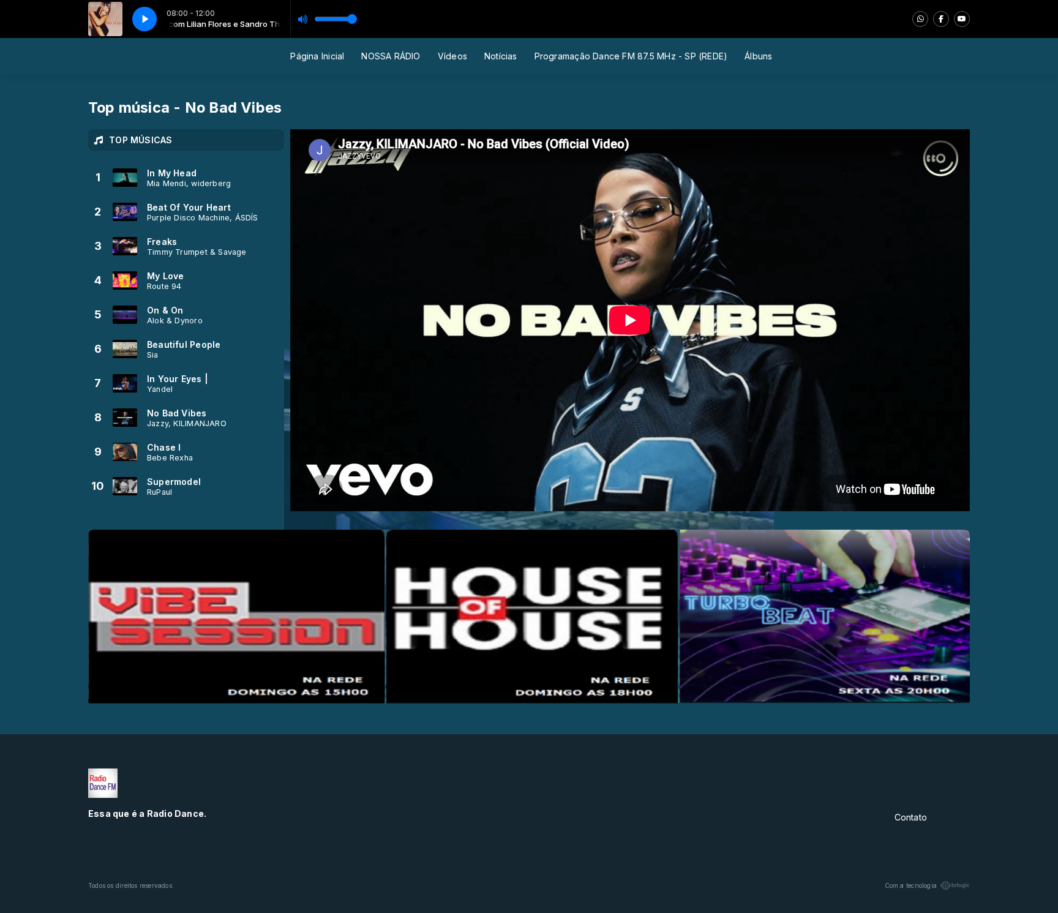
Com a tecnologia (911, 885)
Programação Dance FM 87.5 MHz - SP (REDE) (631, 56)
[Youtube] (962, 19)
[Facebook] (941, 19)
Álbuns (758, 56)
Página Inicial (317, 56)
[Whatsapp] (920, 19)
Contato (911, 817)
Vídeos (452, 56)
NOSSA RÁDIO (390, 56)
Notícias (500, 56)
